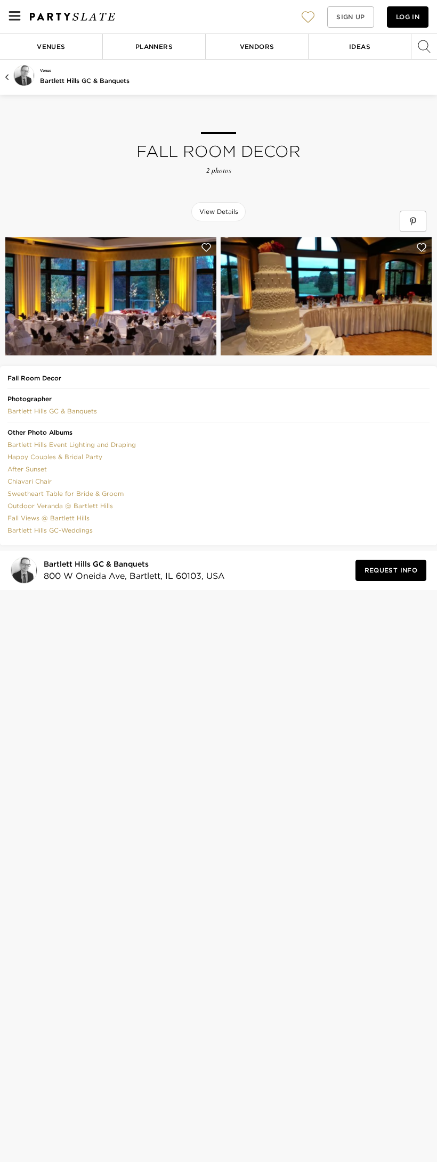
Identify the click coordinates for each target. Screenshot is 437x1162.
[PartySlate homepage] (72, 17)
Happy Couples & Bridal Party (54, 457)
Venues (51, 47)
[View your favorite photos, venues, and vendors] (308, 17)
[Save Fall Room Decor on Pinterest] (413, 221)
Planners (154, 47)
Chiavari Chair (29, 481)
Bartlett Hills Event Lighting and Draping (71, 445)
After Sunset (27, 469)
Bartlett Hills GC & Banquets (85, 81)
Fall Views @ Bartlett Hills (48, 518)
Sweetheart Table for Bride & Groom (65, 493)
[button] (308, 17)
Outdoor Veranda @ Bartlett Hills (60, 506)
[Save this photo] (206, 247)
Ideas (359, 47)
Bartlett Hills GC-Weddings (50, 530)
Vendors (257, 47)
